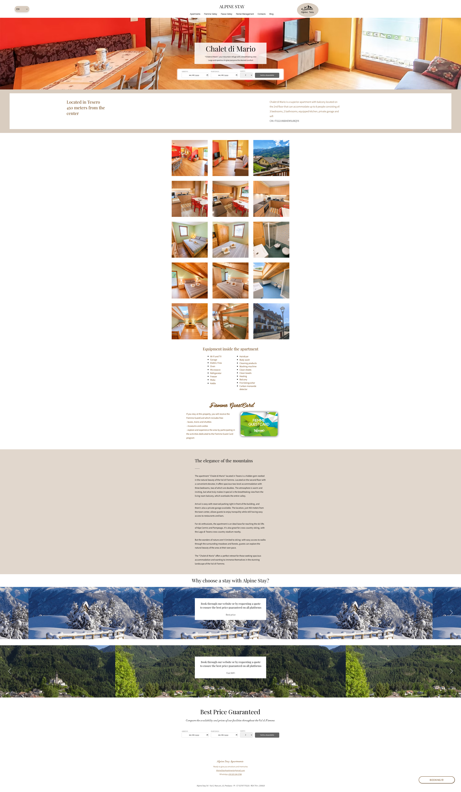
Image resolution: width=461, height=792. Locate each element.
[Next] (451, 613)
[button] (210, 14)
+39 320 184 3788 (235, 774)
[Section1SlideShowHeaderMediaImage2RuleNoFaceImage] (230, 633)
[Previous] (9, 613)
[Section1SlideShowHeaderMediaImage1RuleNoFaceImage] (227, 633)
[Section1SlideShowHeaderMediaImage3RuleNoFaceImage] (233, 633)
